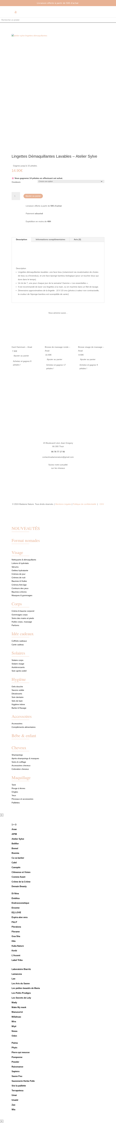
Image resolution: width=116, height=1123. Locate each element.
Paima (15, 1043)
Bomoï (15, 848)
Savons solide (18, 690)
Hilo (14, 941)
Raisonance (17, 1066)
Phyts (14, 1047)
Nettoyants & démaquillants (24, 560)
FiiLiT (14, 922)
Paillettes (16, 802)
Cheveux (19, 747)
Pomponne (17, 1057)
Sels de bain (17, 701)
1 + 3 (14, 824)
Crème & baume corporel (23, 611)
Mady (14, 1002)
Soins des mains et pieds (23, 618)
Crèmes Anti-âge (19, 585)
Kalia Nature (18, 946)
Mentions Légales (63, 504)
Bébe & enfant (24, 735)
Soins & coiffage (19, 762)
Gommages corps (20, 615)
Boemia (15, 853)
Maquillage (21, 777)
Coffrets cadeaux (19, 641)
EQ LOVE (16, 912)
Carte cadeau (18, 644)
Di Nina (15, 893)
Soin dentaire (17, 697)
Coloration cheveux (20, 769)
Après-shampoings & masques (25, 758)
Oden (14, 1036)
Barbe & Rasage (19, 708)
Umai (14, 1095)
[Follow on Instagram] (61, 476)
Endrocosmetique (20, 903)
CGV (102, 504)
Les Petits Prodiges (21, 993)
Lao (13, 978)
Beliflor (15, 843)
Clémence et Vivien (21, 872)
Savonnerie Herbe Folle (23, 1081)
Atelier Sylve (18, 839)
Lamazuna (17, 974)
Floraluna (16, 927)
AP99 (14, 834)
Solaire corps (17, 660)
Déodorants (17, 693)
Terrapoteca (17, 1090)
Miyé (14, 1026)
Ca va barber (18, 858)
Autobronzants (18, 667)
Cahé (14, 862)
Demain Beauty (19, 886)
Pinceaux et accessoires (22, 799)
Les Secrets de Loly (21, 998)
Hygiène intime (18, 704)
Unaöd (15, 1100)
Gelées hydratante (20, 570)
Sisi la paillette (19, 1085)
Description (21, 239)
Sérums (15, 567)
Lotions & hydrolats (20, 563)
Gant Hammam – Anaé (22, 347)
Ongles (15, 792)
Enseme (16, 908)
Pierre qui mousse (21, 1052)
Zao (13, 1105)
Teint (14, 785)
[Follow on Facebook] (55, 476)
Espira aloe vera (19, 917)
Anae (14, 829)
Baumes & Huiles (19, 581)
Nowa (14, 1031)
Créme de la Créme (21, 881)
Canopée (16, 867)
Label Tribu (17, 960)
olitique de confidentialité (85, 504)
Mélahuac (16, 1017)
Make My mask (19, 1007)
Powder (15, 1062)
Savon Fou (17, 1076)
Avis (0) (77, 239)
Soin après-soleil (19, 671)
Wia (14, 1109)
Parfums (15, 625)
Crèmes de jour (18, 574)
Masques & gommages (22, 595)
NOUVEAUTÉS (26, 528)
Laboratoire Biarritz (21, 969)
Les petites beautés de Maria (26, 988)
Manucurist (17, 1012)
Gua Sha (16, 936)
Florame (16, 931)
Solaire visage (18, 664)
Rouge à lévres (18, 788)
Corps (17, 603)
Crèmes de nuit (18, 577)
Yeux (14, 795)
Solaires (18, 653)
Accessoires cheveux (21, 765)
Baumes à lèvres (19, 592)
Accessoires (22, 716)
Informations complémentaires (50, 239)
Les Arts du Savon (21, 983)
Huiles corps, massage (22, 622)
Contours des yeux (20, 588)
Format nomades (26, 540)
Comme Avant (18, 877)
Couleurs (16, 182)
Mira (14, 1021)
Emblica (16, 898)
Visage (17, 552)
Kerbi (14, 950)
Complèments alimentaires (24, 727)
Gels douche (17, 686)
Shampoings (17, 755)
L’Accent (16, 955)
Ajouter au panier (33, 196)
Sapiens (16, 1071)
